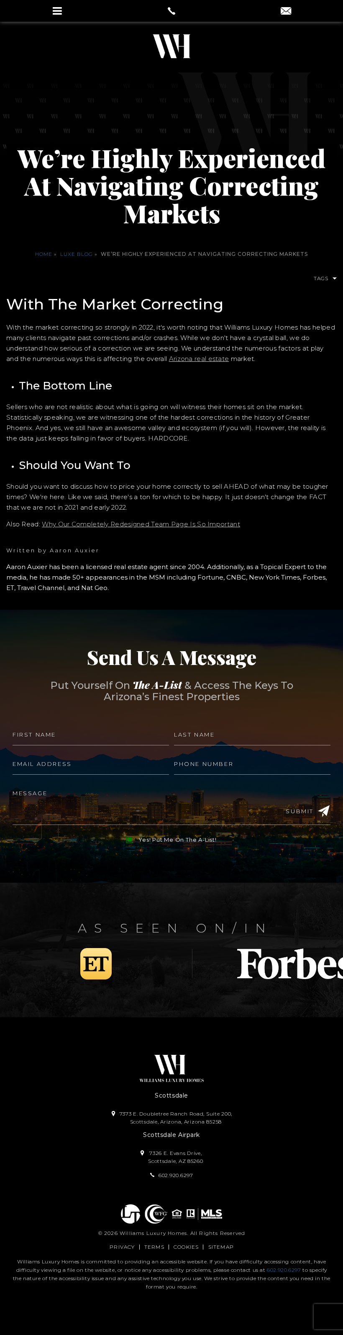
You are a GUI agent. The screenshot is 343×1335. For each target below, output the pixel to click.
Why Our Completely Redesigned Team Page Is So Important (141, 524)
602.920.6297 (284, 1270)
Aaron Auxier (75, 550)
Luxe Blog (76, 254)
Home (43, 254)
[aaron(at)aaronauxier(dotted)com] (286, 11)
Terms (154, 1247)
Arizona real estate (199, 359)
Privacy (122, 1247)
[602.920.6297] (171, 11)
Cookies (186, 1247)
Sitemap (221, 1247)
